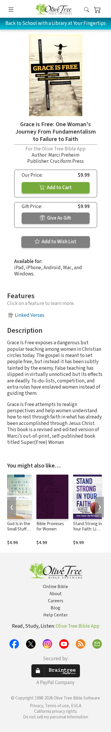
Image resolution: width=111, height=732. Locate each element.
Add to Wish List (58, 241)
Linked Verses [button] (29, 315)
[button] (86, 10)
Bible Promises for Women (50, 527)
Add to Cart (59, 187)
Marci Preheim (63, 155)
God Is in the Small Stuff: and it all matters (18, 532)
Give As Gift (58, 218)
